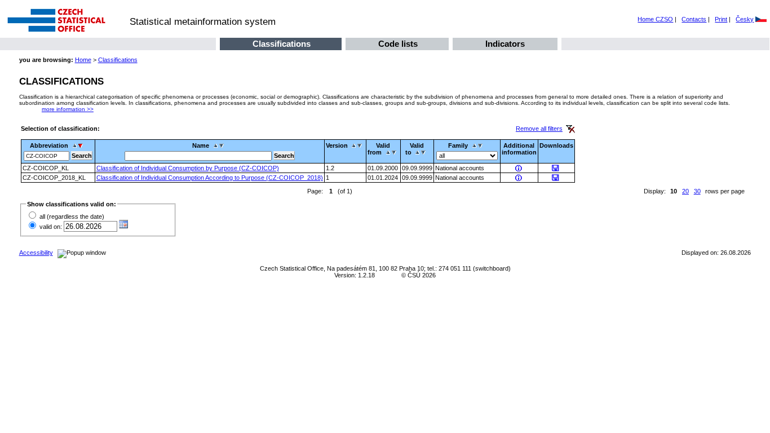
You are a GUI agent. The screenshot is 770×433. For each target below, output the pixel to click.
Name (200, 145)
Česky (745, 19)
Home (83, 59)
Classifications (282, 43)
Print (721, 19)
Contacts (694, 19)
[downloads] (556, 168)
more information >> (68, 109)
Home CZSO (655, 19)
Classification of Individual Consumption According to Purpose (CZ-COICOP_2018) (209, 177)
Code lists (398, 43)
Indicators (505, 43)
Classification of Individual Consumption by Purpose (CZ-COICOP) (187, 168)
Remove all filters (539, 128)
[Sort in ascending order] (75, 145)
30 (697, 191)
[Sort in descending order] (82, 145)
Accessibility (36, 252)
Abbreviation (49, 145)
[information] (519, 168)
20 (685, 191)
